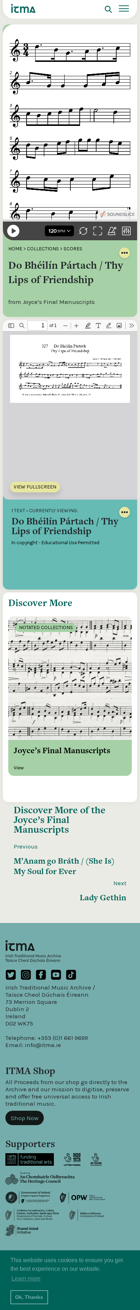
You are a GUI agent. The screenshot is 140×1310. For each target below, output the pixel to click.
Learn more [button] (26, 1278)
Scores (73, 249)
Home (15, 249)
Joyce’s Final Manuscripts (41, 824)
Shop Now (24, 1118)
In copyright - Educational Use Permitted (55, 542)
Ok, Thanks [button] (29, 1297)
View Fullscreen (35, 487)
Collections (43, 249)
